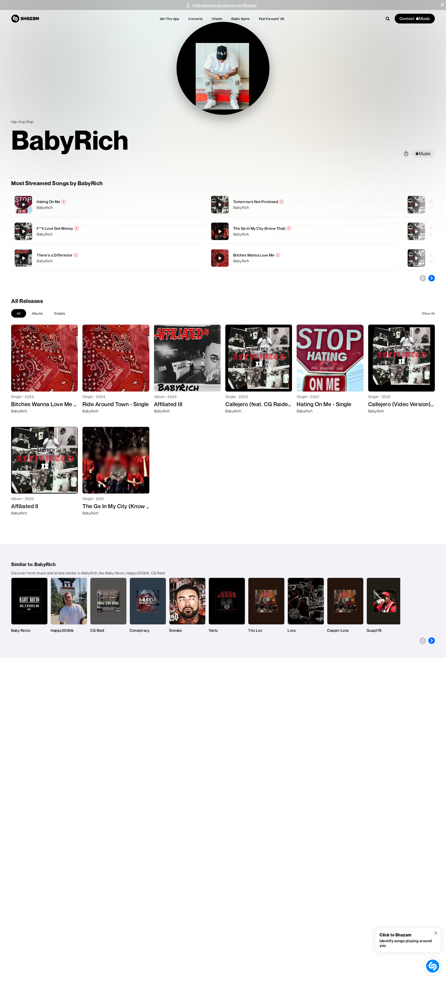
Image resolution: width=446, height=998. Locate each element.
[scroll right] (431, 278)
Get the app (169, 19)
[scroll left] (423, 278)
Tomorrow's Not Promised (255, 201)
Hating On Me (48, 201)
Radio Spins (240, 19)
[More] (176, 204)
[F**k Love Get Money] (106, 231)
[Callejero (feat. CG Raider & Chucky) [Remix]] (416, 258)
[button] (442, 4)
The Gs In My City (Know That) (259, 228)
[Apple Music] (19, 419)
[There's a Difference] (106, 258)
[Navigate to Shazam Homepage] (25, 19)
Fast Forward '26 (271, 19)
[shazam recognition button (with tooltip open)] (432, 966)
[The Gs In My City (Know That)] (303, 231)
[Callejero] (416, 204)
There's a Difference (54, 255)
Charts (217, 19)
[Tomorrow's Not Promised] (303, 204)
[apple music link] (423, 154)
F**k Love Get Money (55, 228)
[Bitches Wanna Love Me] (303, 258)
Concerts (195, 19)
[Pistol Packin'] (416, 231)
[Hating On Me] (106, 204)
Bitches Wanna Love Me (254, 255)
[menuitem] (169, 18)
